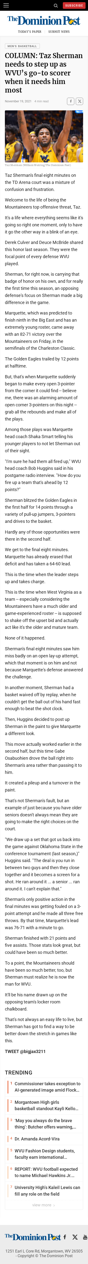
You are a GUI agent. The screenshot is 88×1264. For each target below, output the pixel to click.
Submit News (59, 31)
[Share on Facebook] (70, 101)
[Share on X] (79, 101)
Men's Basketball (22, 46)
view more (42, 1204)
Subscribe (74, 5)
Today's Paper (30, 31)
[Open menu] (6, 5)
